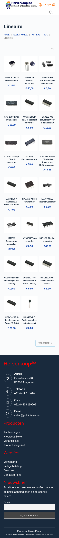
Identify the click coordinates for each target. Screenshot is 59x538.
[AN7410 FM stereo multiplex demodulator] (47, 64)
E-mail (7, 502)
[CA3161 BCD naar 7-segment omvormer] (29, 103)
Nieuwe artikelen (13, 436)
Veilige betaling (13, 466)
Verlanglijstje (11, 440)
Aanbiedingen (12, 432)
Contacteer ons (12, 474)
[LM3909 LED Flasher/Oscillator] (47, 185)
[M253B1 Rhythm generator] (47, 225)
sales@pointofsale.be (26, 415)
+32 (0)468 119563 (25, 404)
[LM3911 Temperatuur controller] (12, 225)
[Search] (50, 12)
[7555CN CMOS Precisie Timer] (12, 64)
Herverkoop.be (18, 534)
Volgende (44, 343)
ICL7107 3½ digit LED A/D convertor (11, 159)
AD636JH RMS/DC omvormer (29, 80)
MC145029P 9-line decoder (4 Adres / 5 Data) (12, 320)
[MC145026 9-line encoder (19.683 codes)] (12, 264)
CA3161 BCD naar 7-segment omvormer (29, 120)
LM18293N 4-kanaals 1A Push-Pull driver (11, 202)
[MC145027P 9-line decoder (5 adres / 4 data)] (29, 264)
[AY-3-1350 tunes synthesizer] (12, 103)
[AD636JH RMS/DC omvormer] (29, 64)
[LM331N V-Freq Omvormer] (29, 185)
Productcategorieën (15, 445)
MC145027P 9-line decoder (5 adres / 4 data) (29, 281)
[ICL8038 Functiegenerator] (29, 143)
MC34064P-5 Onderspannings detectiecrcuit (29, 320)
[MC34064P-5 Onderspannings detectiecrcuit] (29, 304)
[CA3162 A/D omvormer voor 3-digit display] (47, 103)
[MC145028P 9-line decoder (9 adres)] (47, 264)
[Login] (40, 5)
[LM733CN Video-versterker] (29, 225)
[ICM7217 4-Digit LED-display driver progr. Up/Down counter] (47, 143)
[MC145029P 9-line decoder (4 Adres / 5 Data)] (12, 304)
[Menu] (53, 12)
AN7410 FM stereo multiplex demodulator (47, 80)
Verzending (10, 461)
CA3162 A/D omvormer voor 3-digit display (47, 120)
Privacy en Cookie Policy (29, 531)
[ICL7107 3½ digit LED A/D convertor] (12, 143)
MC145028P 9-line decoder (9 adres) (47, 281)
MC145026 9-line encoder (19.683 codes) (12, 281)
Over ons (9, 470)
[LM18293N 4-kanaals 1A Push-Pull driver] (12, 185)
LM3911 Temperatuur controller (12, 241)
